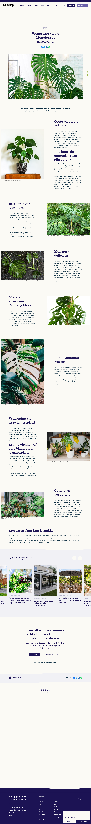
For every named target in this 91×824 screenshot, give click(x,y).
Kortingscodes (43, 819)
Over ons (56, 799)
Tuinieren (42, 799)
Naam (10, 815)
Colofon (56, 801)
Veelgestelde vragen (60, 814)
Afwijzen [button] (69, 821)
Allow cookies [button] (83, 821)
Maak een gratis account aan (52, 654)
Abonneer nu (71, 5)
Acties (41, 817)
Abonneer (34, 654)
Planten (41, 801)
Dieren (41, 804)
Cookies (56, 806)
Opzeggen (57, 817)
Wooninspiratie (43, 812)
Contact (56, 804)
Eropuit (41, 806)
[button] (74, 558)
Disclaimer (57, 809)
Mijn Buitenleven (82, 5)
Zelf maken (42, 814)
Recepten (41, 809)
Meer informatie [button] (70, 817)
